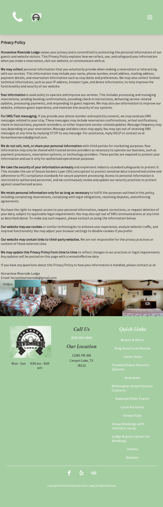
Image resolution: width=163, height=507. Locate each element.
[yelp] (81, 473)
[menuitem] (132, 340)
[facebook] (69, 473)
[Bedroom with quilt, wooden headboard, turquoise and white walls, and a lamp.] (20, 298)
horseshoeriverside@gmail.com (24, 137)
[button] (150, 17)
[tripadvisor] (94, 473)
